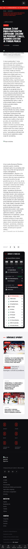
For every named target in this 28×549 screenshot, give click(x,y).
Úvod (4, 11)
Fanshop (5, 521)
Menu (25, 547)
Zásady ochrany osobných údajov (11, 536)
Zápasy (5, 511)
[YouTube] (12, 471)
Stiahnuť (20, 52)
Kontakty (5, 494)
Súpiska (5, 502)
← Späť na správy (8, 22)
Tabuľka (5, 509)
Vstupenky (5, 519)
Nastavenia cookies (7, 534)
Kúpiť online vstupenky (8, 489)
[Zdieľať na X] (14, 247)
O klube (5, 480)
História (5, 482)
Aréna (4, 526)
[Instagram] (8, 471)
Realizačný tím (6, 504)
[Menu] (23, 3)
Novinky (10, 11)
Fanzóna (5, 523)
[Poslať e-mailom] (18, 247)
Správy (5, 506)
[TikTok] (16, 471)
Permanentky (6, 484)
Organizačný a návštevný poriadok (11, 539)
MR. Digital (15, 542)
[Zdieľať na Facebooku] (10, 247)
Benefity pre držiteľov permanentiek (12, 487)
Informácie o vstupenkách (9, 491)
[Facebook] (4, 471)
